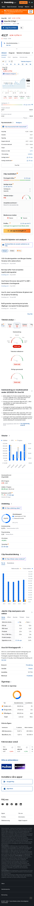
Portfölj (3, 817)
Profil (9, 57)
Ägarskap (15, 57)
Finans (31, 668)
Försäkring (29, 665)
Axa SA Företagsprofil (10, 647)
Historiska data (23, 57)
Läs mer (3, 660)
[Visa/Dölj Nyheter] (12, 61)
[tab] (10, 325)
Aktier (3, 6)
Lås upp (19, 640)
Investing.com (5, 274)
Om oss (20, 813)
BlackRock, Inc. (6, 734)
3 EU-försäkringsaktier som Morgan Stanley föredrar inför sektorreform (16, 260)
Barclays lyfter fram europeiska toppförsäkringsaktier (12, 271)
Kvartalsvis (10, 563)
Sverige (20, 6)
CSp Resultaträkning (10, 554)
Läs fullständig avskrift (24, 424)
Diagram (12, 53)
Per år (3, 563)
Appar (3, 813)
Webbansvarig (5, 820)
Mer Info (8, 45)
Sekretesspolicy (5, 889)
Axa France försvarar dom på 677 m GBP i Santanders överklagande (15, 282)
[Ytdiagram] (6, 61)
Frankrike (30, 675)
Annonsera (21, 817)
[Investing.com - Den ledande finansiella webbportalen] (10, 2)
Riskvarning (4, 895)
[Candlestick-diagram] (3, 61)
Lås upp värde (27, 104)
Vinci (4, 747)
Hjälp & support (22, 820)
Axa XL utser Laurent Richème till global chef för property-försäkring (16, 293)
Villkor (3, 883)
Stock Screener (12, 6)
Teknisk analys (7, 320)
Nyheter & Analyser (23, 53)
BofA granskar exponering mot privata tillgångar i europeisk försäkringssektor (15, 305)
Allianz (19, 747)
